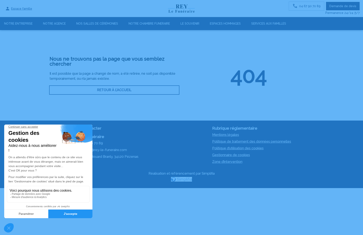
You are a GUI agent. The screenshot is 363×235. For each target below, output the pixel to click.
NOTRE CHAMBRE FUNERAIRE (149, 23)
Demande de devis (342, 6)
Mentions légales (225, 135)
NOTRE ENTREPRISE (18, 23)
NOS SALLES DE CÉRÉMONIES (97, 23)
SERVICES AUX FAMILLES (268, 23)
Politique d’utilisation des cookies (238, 148)
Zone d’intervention (227, 162)
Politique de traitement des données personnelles (251, 141)
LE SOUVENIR (189, 23)
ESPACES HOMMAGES (225, 23)
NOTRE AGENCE (54, 23)
